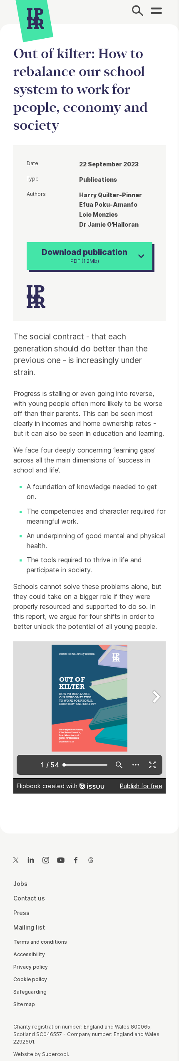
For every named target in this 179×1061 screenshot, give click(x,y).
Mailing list (29, 927)
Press (21, 912)
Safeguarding (30, 992)
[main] (89, 422)
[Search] (137, 12)
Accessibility (29, 954)
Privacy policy (30, 967)
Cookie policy (30, 979)
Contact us (29, 898)
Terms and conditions (40, 942)
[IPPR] (35, 19)
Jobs (20, 883)
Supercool (55, 1054)
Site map (24, 1004)
